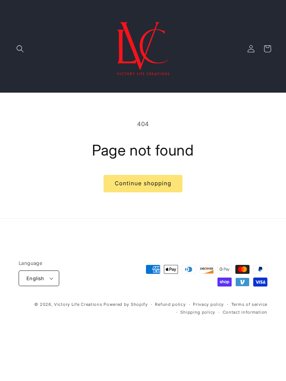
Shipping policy (197, 312)
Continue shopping (143, 183)
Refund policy (170, 304)
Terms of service (249, 304)
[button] (20, 49)
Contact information (245, 312)
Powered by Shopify (126, 304)
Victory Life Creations (78, 304)
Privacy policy (208, 304)
